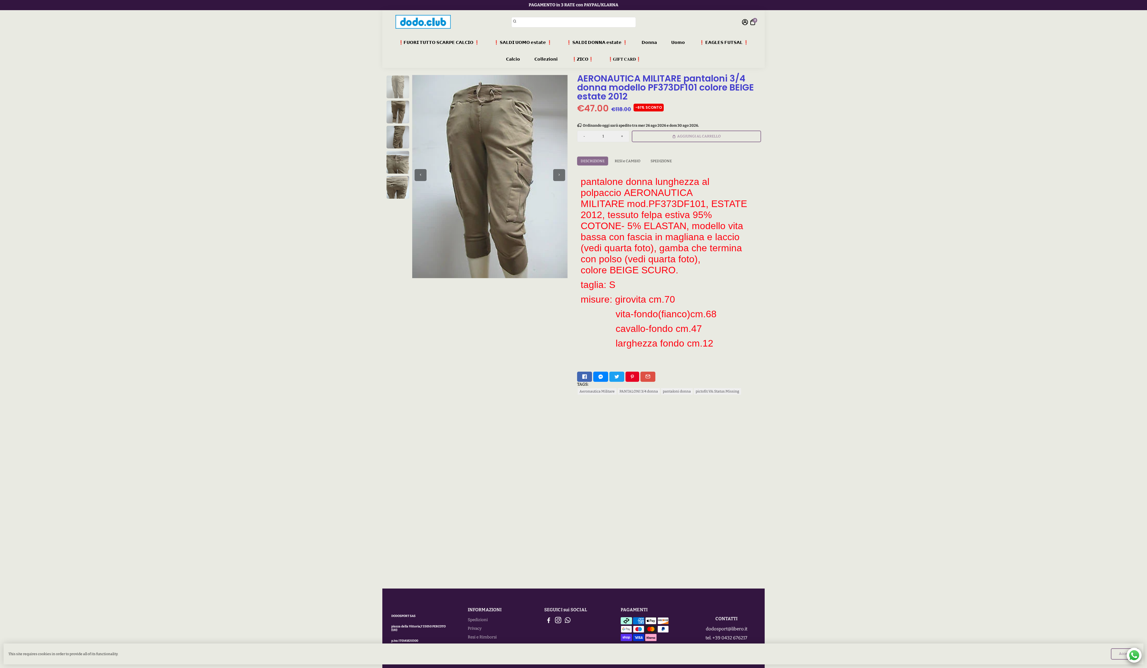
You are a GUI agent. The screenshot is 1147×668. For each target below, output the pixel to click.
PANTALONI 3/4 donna (638, 391)
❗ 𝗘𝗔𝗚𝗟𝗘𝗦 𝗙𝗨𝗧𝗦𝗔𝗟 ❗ (724, 42)
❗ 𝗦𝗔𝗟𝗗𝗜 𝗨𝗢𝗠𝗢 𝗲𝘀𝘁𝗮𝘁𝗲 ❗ (523, 42)
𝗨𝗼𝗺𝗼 (678, 42)
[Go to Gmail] (647, 377)
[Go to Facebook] (584, 377)
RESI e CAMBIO (627, 161)
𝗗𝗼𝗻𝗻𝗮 (649, 42)
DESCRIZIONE (593, 161)
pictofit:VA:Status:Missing (717, 391)
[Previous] (421, 175)
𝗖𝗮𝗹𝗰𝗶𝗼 (513, 59)
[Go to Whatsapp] (567, 621)
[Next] (559, 175)
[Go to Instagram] (558, 621)
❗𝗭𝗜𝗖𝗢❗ (583, 59)
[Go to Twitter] (616, 377)
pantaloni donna (677, 391)
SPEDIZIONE (661, 161)
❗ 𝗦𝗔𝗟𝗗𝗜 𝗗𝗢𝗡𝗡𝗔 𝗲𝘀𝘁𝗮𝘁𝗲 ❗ (597, 42)
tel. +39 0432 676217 (726, 638)
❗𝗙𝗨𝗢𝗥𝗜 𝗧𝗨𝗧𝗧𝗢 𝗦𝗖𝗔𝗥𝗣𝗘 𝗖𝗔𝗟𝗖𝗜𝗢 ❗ (438, 42)
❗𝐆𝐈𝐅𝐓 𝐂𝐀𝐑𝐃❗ (624, 59)
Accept (1125, 654)
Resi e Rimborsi (482, 637)
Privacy (475, 628)
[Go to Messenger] (600, 377)
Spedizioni (478, 619)
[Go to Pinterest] (632, 377)
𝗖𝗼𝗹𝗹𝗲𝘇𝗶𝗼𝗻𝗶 (546, 59)
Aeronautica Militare (597, 391)
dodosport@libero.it (726, 629)
